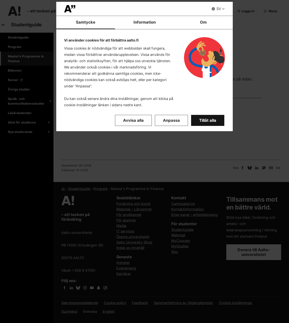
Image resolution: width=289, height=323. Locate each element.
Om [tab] (203, 22)
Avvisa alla (133, 120)
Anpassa (171, 120)
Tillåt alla (207, 120)
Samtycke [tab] (85, 22)
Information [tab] (144, 22)
